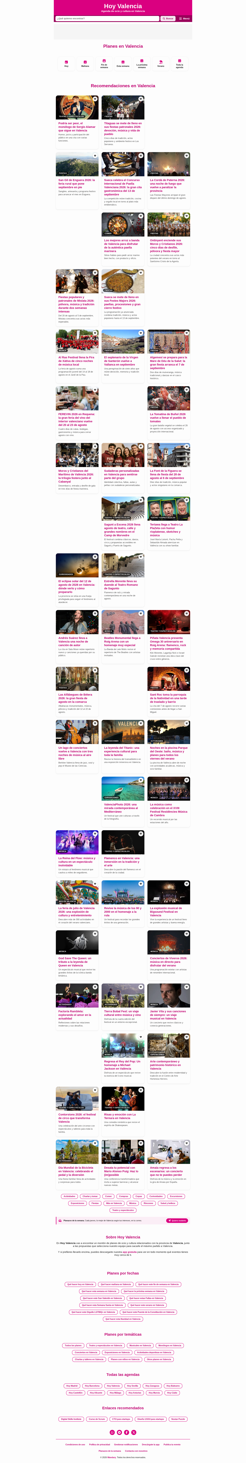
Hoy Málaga (115, 1393)
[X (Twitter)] (133, 1432)
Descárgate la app (151, 1444)
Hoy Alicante (96, 1393)
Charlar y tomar (90, 1196)
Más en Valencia (114, 1203)
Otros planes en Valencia (159, 1359)
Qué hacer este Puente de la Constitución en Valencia (148, 1312)
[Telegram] (119, 1432)
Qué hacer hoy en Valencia (80, 1284)
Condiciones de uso (75, 1444)
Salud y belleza (168, 1203)
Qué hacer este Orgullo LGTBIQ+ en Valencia (93, 1312)
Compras (123, 1196)
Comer (108, 1196)
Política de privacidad (99, 1444)
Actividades (69, 1196)
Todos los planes (73, 1345)
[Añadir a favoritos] (95, 98)
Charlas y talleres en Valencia (89, 1359)
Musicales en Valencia (140, 1345)
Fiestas (95, 1203)
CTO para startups (121, 1419)
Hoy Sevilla (132, 1386)
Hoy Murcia (154, 1393)
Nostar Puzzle (178, 1419)
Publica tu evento (172, 1444)
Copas (139, 1196)
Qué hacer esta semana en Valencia (99, 1291)
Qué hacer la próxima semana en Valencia (144, 1291)
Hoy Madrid (72, 1386)
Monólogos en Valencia (169, 1345)
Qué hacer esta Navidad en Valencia (123, 1319)
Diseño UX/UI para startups (150, 1419)
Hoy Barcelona (92, 1386)
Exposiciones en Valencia (117, 1352)
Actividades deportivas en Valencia (154, 1352)
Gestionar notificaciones (126, 1444)
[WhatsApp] (112, 1432)
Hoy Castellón (76, 1393)
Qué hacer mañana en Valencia (116, 1284)
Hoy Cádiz (172, 1393)
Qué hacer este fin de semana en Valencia (158, 1284)
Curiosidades (156, 1196)
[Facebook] (126, 1432)
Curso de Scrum (97, 1419)
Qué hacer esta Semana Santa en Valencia (102, 1305)
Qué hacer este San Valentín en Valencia (102, 1298)
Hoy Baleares (173, 1386)
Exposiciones (77, 1203)
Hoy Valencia (113, 1386)
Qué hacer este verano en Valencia (147, 1305)
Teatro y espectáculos (123, 1210)
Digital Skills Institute (71, 1419)
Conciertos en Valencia (86, 1352)
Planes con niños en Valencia (125, 1359)
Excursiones (176, 1196)
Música (132, 1203)
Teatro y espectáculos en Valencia (105, 1345)
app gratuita (130, 1252)
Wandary (111, 1457)
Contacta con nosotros (136, 1451)
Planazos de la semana (110, 1451)
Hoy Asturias (135, 1393)
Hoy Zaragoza (152, 1386)
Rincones (148, 1203)
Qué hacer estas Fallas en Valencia (146, 1298)
